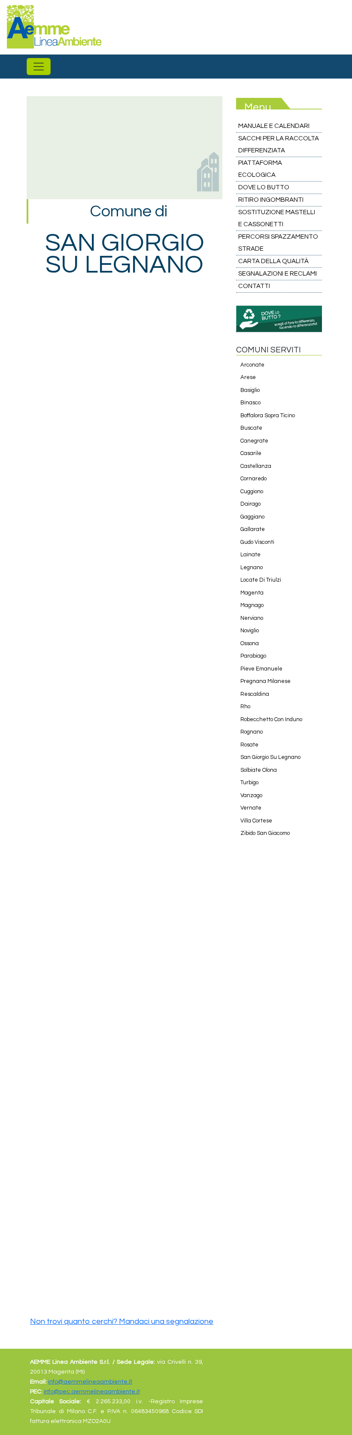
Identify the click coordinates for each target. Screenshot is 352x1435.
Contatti (254, 286)
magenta (252, 593)
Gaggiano (252, 517)
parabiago (253, 656)
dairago (250, 504)
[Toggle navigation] (39, 66)
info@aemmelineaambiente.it (90, 1382)
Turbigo (249, 783)
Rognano (251, 732)
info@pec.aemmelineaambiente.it (92, 1392)
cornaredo (253, 479)
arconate (252, 365)
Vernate (250, 808)
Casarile (250, 453)
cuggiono (251, 491)
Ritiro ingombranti (270, 200)
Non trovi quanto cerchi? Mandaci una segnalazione (121, 1321)
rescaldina (254, 694)
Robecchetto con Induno (271, 719)
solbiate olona (258, 770)
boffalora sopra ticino (267, 416)
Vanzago (251, 795)
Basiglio (250, 390)
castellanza (255, 466)
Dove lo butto (263, 187)
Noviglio (249, 631)
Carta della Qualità (273, 261)
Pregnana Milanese (265, 681)
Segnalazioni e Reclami (277, 273)
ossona (249, 643)
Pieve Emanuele (261, 669)
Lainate (250, 555)
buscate (251, 428)
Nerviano (251, 618)
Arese (248, 377)
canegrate (254, 441)
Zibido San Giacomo (265, 833)
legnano (251, 567)
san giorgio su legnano (270, 757)
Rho (245, 707)
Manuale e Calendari (274, 126)
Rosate (249, 745)
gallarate (252, 529)
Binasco (250, 403)
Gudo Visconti (257, 542)
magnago (252, 605)
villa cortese (256, 821)
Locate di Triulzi (260, 580)
